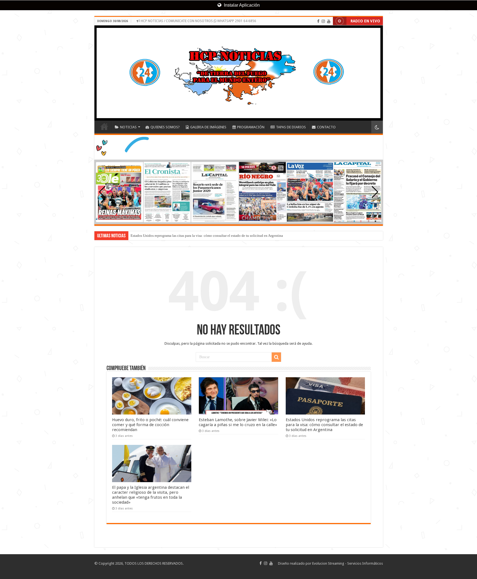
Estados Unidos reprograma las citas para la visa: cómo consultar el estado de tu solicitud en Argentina (207, 235)
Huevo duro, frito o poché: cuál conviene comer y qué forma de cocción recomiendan (150, 424)
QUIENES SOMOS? (165, 127)
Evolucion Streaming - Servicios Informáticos (347, 563)
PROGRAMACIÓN (250, 127)
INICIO (104, 126)
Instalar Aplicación (241, 5)
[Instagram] (323, 21)
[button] (375, 192)
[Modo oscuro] (377, 127)
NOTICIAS (128, 127)
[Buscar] (276, 357)
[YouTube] (329, 21)
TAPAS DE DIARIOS (291, 127)
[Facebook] (318, 21)
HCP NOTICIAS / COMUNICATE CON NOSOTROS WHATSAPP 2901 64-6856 (198, 21)
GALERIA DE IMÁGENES (208, 127)
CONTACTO (326, 127)
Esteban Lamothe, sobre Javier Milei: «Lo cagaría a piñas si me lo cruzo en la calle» (238, 422)
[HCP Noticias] (238, 73)
